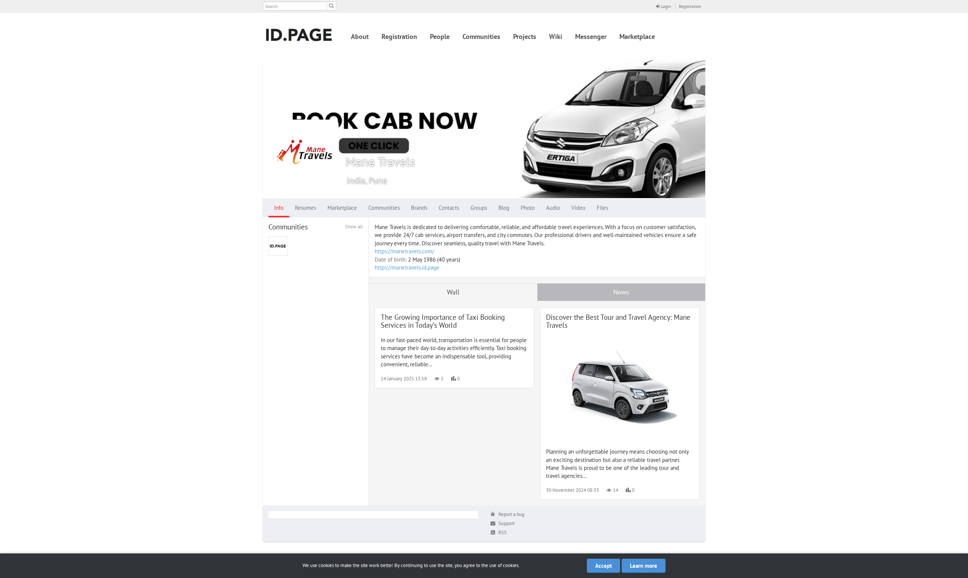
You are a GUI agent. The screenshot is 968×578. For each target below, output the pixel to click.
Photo (528, 207)
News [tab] (621, 292)
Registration (690, 6)
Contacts (449, 207)
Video (578, 207)
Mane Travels (380, 161)
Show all (354, 226)
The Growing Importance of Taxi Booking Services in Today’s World (443, 321)
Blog (503, 207)
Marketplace (637, 36)
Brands (419, 207)
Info (279, 207)
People (440, 36)
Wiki (555, 36)
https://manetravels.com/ (404, 251)
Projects (524, 36)
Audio (553, 207)
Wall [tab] (453, 292)
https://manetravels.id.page (407, 267)
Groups (478, 207)
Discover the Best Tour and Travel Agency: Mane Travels (618, 321)
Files (602, 207)
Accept (603, 565)
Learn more (643, 565)
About (360, 36)
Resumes (305, 207)
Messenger (591, 36)
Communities (481, 36)
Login (665, 6)
